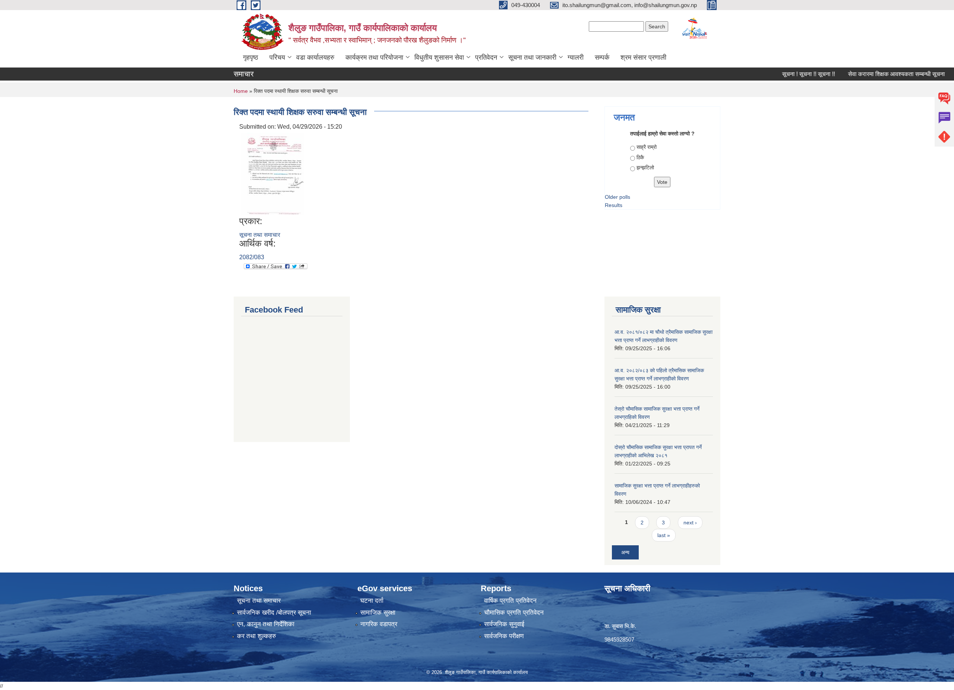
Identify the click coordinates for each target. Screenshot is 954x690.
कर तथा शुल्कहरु (256, 636)
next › (690, 523)
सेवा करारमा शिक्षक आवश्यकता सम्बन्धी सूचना (880, 74)
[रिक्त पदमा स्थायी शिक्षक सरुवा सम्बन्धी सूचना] (272, 173)
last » (663, 535)
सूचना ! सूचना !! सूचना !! (792, 74)
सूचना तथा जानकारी (532, 57)
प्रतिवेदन (486, 57)
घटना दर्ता (371, 600)
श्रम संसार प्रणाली (643, 57)
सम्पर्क (602, 57)
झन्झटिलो (645, 167)
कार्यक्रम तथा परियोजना (374, 57)
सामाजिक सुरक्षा (377, 612)
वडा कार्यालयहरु (315, 57)
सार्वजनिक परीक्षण (504, 636)
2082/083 (251, 257)
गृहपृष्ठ (250, 57)
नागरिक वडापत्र (378, 624)
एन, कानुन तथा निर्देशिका (265, 624)
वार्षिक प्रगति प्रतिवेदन (510, 600)
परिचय (277, 57)
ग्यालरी (576, 57)
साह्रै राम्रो (646, 147)
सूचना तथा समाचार (259, 235)
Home (241, 91)
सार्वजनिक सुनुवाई (504, 624)
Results (613, 205)
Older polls (617, 197)
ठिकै (640, 157)
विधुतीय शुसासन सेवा (439, 57)
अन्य (625, 552)
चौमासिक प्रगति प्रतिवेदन (514, 612)
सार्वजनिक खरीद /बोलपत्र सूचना (274, 612)
